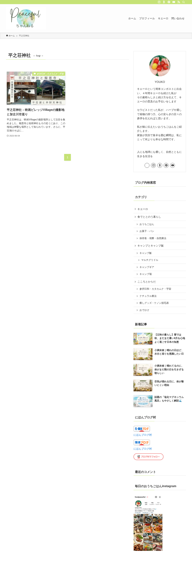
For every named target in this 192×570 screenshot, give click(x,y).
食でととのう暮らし (149, 216)
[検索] (183, 2)
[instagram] (159, 2)
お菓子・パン (147, 231)
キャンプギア (147, 267)
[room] (164, 2)
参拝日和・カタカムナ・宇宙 (155, 289)
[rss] (178, 2)
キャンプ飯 (146, 253)
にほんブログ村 (143, 434)
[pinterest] (168, 2)
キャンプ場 (146, 274)
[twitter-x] (154, 2)
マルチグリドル (149, 260)
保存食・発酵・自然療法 (153, 238)
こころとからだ (146, 281)
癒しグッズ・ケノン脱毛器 (154, 303)
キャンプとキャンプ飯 (150, 245)
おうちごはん (147, 224)
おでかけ (144, 310)
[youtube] (173, 2)
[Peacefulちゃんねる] (26, 18)
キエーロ (142, 209)
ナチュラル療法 (148, 296)
